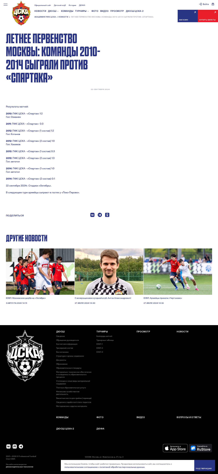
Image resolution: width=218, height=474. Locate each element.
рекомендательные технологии (19, 467)
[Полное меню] (5, 5)
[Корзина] (212, 4)
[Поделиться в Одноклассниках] (107, 215)
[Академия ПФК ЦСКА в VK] (8, 446)
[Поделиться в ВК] (92, 215)
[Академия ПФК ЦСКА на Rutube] (14, 446)
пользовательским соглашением (81, 467)
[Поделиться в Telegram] (99, 215)
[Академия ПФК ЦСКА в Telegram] (20, 446)
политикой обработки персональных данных (122, 467)
